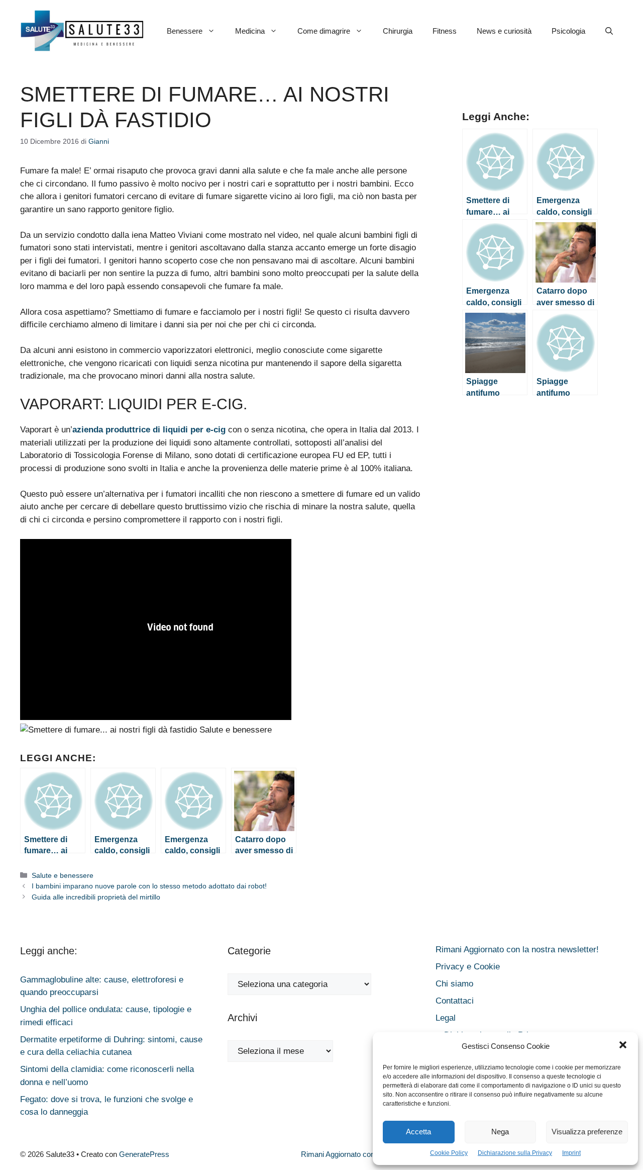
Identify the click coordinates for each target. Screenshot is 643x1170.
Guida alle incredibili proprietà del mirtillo (96, 897)
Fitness (445, 31)
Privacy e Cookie (468, 966)
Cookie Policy (449, 1152)
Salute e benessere (62, 875)
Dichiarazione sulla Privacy (515, 1152)
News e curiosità (504, 31)
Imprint (571, 1152)
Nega (500, 1131)
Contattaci (455, 1001)
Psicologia (568, 31)
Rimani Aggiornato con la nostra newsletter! (517, 949)
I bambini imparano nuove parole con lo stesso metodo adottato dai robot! (149, 886)
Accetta (418, 1131)
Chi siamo (454, 983)
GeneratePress (144, 1154)
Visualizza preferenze (587, 1131)
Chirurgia (397, 31)
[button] (623, 1046)
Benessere (184, 31)
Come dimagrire (323, 31)
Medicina (250, 31)
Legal (446, 1018)
